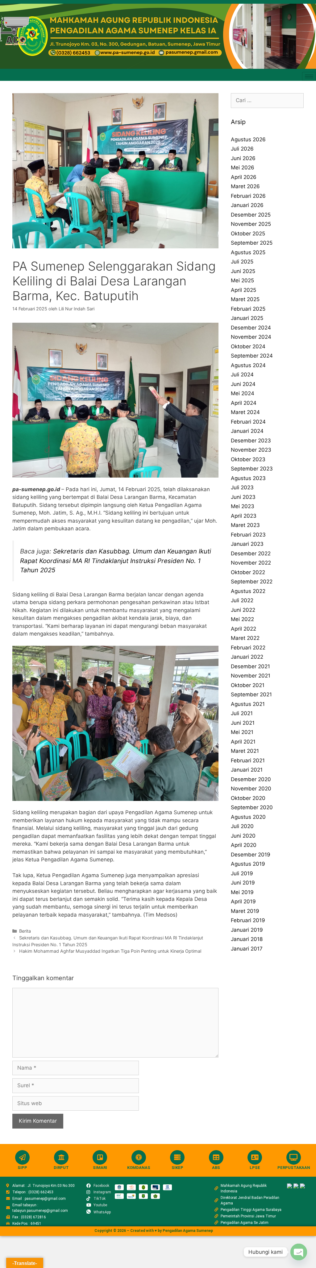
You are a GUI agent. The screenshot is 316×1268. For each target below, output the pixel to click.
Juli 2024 (242, 374)
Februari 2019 (248, 920)
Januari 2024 (247, 431)
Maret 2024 (245, 412)
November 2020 (251, 788)
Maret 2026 (245, 186)
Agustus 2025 (248, 252)
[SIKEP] (177, 1157)
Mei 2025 (242, 280)
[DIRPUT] (61, 1157)
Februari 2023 (248, 535)
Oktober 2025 (248, 233)
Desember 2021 (250, 666)
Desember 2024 (251, 328)
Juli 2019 (242, 873)
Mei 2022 (242, 619)
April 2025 (243, 290)
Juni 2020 (243, 836)
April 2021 (243, 742)
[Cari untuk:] (267, 100)
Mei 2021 (242, 732)
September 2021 (251, 694)
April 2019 (243, 901)
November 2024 (251, 337)
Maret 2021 (245, 751)
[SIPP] (22, 1157)
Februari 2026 (248, 196)
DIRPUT (61, 1167)
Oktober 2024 (248, 346)
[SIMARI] (100, 1157)
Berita (25, 931)
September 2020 (252, 807)
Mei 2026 (242, 167)
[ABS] (216, 1157)
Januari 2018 (247, 939)
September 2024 (252, 356)
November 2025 (251, 224)
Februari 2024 (248, 422)
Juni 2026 (243, 158)
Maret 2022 (245, 638)
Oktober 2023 (248, 459)
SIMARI (100, 1167)
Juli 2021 (242, 713)
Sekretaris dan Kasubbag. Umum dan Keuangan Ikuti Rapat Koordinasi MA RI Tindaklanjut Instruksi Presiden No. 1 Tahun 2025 (115, 560)
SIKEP (177, 1167)
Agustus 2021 (248, 704)
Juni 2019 (243, 883)
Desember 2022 (251, 553)
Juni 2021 (243, 723)
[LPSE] (254, 1157)
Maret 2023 (245, 525)
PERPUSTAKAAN (293, 1167)
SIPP (22, 1167)
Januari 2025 (247, 318)
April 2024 (243, 403)
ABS (216, 1167)
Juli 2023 (242, 487)
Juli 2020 (242, 826)
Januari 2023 (247, 544)
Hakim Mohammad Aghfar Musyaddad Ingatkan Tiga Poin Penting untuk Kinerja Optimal (110, 951)
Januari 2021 (247, 770)
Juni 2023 (243, 497)
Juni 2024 (243, 384)
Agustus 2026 (248, 139)
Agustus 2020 (248, 817)
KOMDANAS (138, 1167)
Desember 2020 (251, 779)
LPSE (255, 1167)
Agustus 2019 (248, 864)
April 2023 (243, 516)
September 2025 (251, 243)
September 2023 (252, 469)
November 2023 (251, 450)
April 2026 (243, 177)
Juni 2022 (243, 610)
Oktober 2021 (247, 685)
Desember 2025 (251, 215)
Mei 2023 (242, 506)
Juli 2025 (242, 262)
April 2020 (243, 845)
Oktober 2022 (248, 572)
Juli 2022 (242, 600)
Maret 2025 (245, 299)
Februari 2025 (248, 309)
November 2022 (251, 563)
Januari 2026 (247, 205)
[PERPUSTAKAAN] (293, 1157)
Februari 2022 (248, 647)
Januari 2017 (247, 949)
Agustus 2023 (248, 478)
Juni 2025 (243, 271)
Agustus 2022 (248, 591)
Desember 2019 (250, 855)
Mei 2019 (242, 892)
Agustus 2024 (248, 365)
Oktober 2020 (248, 798)
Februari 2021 (248, 760)
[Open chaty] (298, 1252)
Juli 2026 (242, 149)
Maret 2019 (245, 911)
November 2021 (250, 676)
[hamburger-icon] (309, 76)
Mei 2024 (242, 393)
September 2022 (251, 581)
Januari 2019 (247, 930)
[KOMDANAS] (138, 1157)
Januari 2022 (247, 657)
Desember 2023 (251, 440)
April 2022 (243, 629)
